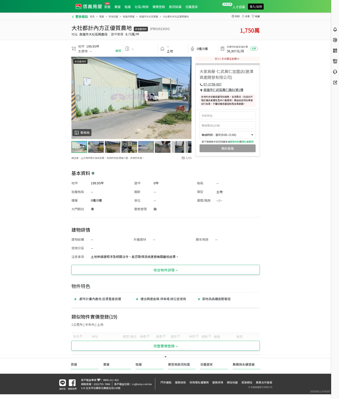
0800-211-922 (111, 380)
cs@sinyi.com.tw (142, 384)
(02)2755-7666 (102, 384)
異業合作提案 (264, 382)
